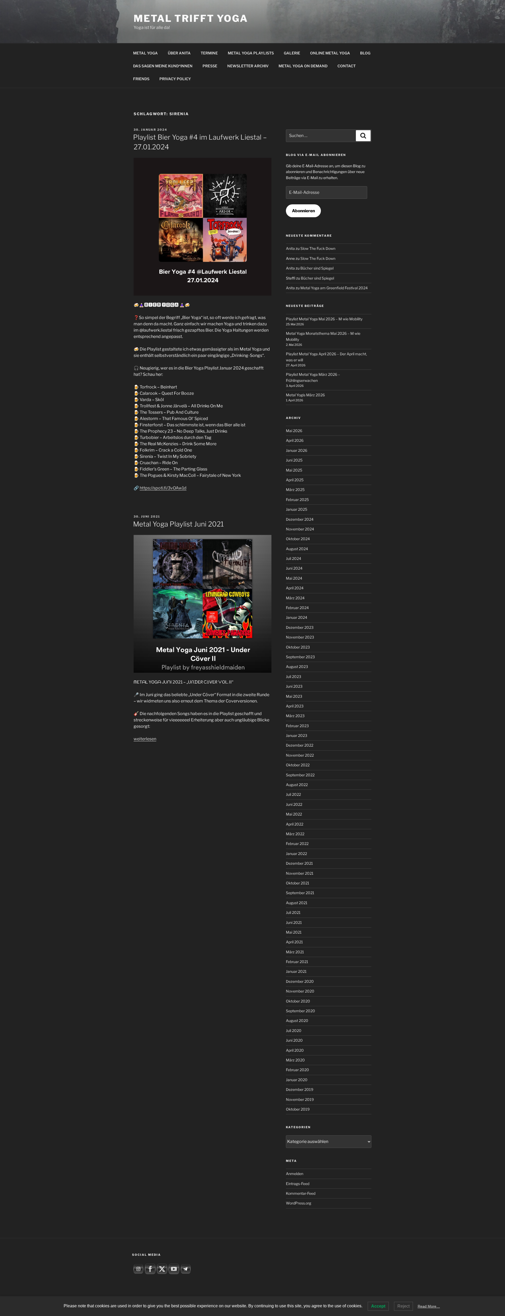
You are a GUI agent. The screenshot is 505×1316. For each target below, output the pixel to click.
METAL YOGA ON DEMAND (303, 66)
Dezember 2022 (299, 745)
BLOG (365, 53)
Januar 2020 (296, 1079)
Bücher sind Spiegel (317, 268)
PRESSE (210, 66)
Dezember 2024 (300, 519)
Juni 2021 (294, 922)
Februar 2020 (297, 1069)
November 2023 (300, 637)
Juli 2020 (293, 1030)
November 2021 (300, 873)
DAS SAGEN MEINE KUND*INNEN (163, 66)
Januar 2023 (296, 735)
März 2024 (295, 598)
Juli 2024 (293, 558)
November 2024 (300, 529)
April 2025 (295, 480)
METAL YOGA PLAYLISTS (251, 53)
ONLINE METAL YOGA (330, 53)
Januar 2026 (296, 450)
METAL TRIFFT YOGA (191, 18)
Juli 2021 (293, 912)
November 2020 (300, 991)
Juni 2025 (294, 460)
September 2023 (300, 657)
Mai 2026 (294, 430)
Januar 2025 (296, 509)
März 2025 (295, 489)
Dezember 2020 (300, 981)
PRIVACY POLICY (175, 79)
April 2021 (294, 942)
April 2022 (294, 824)
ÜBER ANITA (179, 53)
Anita (290, 248)
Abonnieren (303, 210)
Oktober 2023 (298, 647)
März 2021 (295, 952)
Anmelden (294, 1173)
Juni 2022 (294, 804)
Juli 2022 (293, 794)
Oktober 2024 (298, 538)
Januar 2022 (296, 853)
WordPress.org (298, 1203)
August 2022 (297, 784)
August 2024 (297, 548)
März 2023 (295, 715)
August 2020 (297, 1020)
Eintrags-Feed (297, 1183)
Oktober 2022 (298, 765)
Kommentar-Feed (300, 1193)
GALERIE (292, 53)
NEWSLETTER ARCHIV (248, 66)
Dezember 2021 (299, 863)
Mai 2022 (294, 814)
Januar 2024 (296, 617)
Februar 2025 (297, 499)
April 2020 (295, 1050)
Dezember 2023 (300, 627)
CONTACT (346, 66)
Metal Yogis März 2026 (305, 395)
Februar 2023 (297, 725)
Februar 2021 (297, 961)
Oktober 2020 (298, 1001)
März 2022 (295, 834)
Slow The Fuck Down (317, 248)
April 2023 (295, 706)
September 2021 (300, 892)
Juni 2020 (294, 1040)
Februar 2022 (297, 843)
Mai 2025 (294, 470)
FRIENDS (141, 79)
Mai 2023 (294, 696)
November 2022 (300, 755)
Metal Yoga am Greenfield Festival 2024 (334, 288)
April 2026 (295, 440)
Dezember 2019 (299, 1089)
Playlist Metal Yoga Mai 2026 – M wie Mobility (324, 319)
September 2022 (300, 775)
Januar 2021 (296, 971)
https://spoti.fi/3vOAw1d (163, 487)
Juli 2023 (293, 676)
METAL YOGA (145, 53)
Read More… (429, 1306)
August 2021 (296, 902)
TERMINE (209, 53)
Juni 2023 (294, 686)
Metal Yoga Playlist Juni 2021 (178, 524)
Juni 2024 (294, 568)
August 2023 (297, 666)
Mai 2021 (294, 932)
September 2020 (300, 1011)
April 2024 (295, 588)
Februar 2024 (297, 607)
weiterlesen (145, 738)
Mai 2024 (294, 578)
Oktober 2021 (297, 883)
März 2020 (295, 1060)
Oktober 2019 (298, 1109)
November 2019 (300, 1099)
